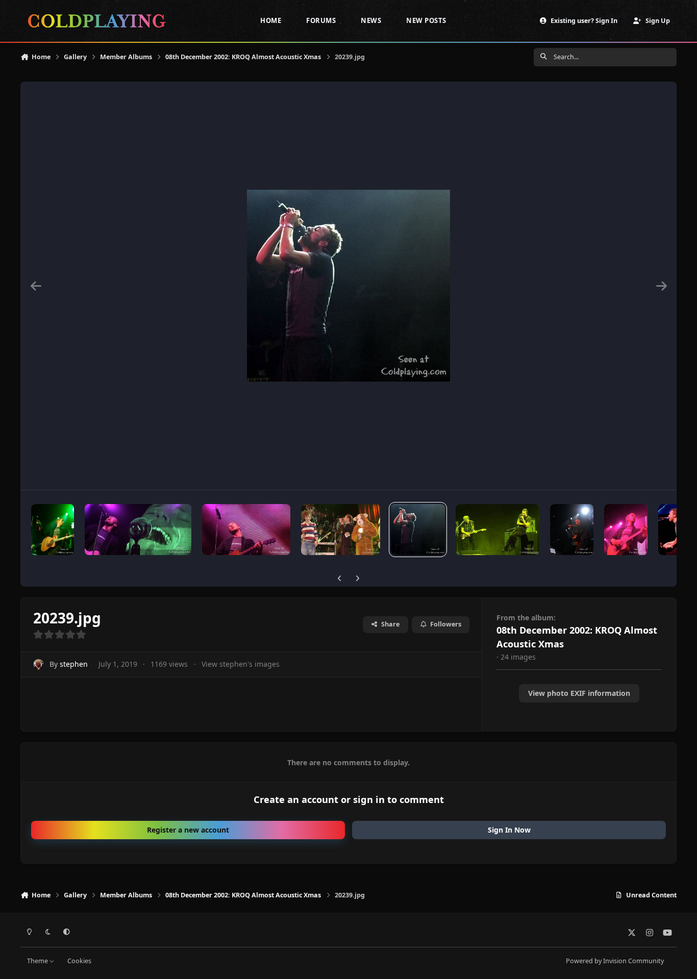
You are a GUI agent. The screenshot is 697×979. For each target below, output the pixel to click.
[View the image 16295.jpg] (674, 529)
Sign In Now (509, 830)
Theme (38, 961)
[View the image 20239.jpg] (418, 529)
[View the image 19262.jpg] (497, 529)
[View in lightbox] (348, 286)
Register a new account (188, 830)
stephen (74, 664)
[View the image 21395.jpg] (246, 529)
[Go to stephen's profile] (38, 664)
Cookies (79, 961)
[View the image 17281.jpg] (626, 529)
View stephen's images (241, 664)
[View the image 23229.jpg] (52, 529)
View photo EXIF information (579, 693)
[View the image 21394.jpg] (340, 529)
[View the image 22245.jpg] (138, 529)
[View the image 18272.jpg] (571, 529)
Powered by (615, 961)
